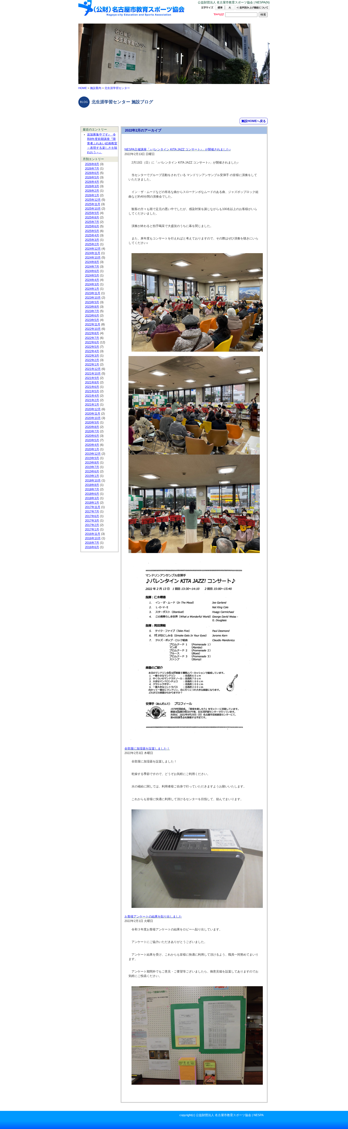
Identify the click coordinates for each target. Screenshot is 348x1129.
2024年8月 (92, 262)
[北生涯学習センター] (131, 11)
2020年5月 (92, 440)
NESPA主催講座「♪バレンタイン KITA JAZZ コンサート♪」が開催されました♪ (177, 149)
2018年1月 (92, 502)
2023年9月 (92, 302)
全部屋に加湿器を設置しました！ (147, 748)
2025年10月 (93, 208)
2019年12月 (93, 453)
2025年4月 (92, 235)
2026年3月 (92, 186)
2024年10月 (93, 257)
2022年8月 (92, 333)
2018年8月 (92, 485)
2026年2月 (92, 190)
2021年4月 (92, 395)
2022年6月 (92, 342)
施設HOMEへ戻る (253, 121)
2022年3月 (92, 355)
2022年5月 (92, 346)
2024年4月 (92, 280)
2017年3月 (92, 520)
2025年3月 (92, 239)
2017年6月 (92, 516)
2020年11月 (92, 413)
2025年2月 (92, 244)
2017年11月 (92, 507)
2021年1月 (92, 404)
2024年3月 (92, 284)
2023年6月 (92, 315)
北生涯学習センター (117, 88)
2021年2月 (92, 400)
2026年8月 (92, 164)
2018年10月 (93, 480)
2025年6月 (92, 226)
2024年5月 (92, 275)
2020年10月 (93, 418)
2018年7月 (92, 489)
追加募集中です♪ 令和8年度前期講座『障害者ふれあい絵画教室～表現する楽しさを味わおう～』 (102, 143)
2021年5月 (92, 391)
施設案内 (95, 88)
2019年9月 (92, 458)
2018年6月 (92, 493)
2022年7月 (92, 338)
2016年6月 (92, 547)
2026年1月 (92, 195)
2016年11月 (92, 533)
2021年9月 (92, 378)
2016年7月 (92, 542)
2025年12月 (93, 199)
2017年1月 (92, 529)
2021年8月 (92, 382)
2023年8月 (92, 306)
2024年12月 (93, 248)
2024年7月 (92, 266)
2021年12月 (93, 369)
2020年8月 (92, 427)
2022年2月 (92, 360)
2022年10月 (93, 328)
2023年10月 (93, 297)
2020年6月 (92, 435)
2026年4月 (92, 181)
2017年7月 (92, 511)
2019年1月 (92, 475)
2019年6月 (92, 471)
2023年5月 (92, 320)
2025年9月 (92, 213)
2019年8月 (92, 462)
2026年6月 (92, 173)
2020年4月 (92, 444)
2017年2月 (92, 525)
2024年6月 (92, 271)
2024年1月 (92, 288)
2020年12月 (93, 409)
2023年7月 (92, 311)
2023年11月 (92, 293)
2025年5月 (92, 231)
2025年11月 (92, 204)
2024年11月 (92, 253)
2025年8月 (92, 217)
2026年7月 (92, 168)
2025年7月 (92, 222)
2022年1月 (92, 364)
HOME (82, 88)
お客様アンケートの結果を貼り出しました (153, 916)
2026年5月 (92, 177)
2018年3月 (92, 498)
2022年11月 (92, 324)
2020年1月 (92, 449)
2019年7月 (92, 467)
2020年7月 (92, 431)
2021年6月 (92, 386)
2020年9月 (92, 422)
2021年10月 (93, 373)
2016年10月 (93, 538)
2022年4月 (92, 351)
